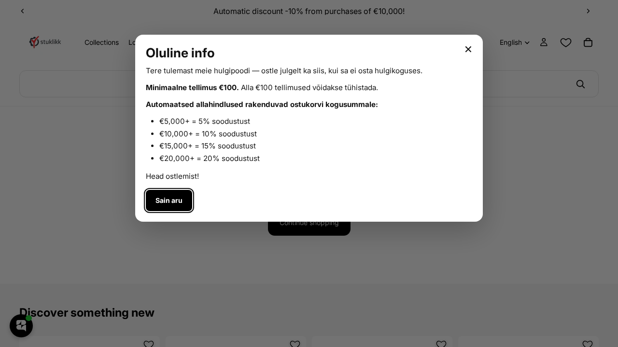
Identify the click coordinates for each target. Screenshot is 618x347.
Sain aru (169, 200)
